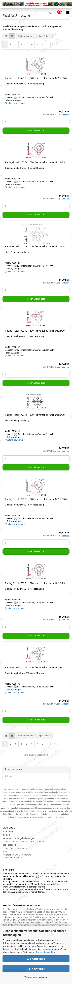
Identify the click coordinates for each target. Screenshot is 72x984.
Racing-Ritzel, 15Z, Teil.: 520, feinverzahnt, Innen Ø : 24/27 (35, 667)
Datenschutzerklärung (46, 952)
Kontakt (6, 835)
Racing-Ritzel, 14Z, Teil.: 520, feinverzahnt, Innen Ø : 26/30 (35, 330)
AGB (5, 851)
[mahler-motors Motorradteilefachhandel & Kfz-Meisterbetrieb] (36, 4)
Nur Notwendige (36, 968)
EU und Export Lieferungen (15, 848)
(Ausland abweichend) (15, 103)
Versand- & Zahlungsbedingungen (18, 838)
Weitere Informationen (36, 977)
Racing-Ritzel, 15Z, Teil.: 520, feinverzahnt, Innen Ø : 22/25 (35, 583)
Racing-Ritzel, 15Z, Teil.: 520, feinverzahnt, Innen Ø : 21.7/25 (36, 499)
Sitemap (9, 776)
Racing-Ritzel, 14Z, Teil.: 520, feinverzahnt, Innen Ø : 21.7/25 (36, 78)
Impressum (8, 831)
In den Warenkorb (36, 130)
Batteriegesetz (9, 845)
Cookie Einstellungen (12, 857)
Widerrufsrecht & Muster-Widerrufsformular (23, 841)
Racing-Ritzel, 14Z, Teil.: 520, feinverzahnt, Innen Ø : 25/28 (35, 246)
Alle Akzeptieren (36, 959)
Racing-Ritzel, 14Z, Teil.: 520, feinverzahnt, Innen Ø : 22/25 (35, 162)
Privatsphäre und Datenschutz (17, 854)
